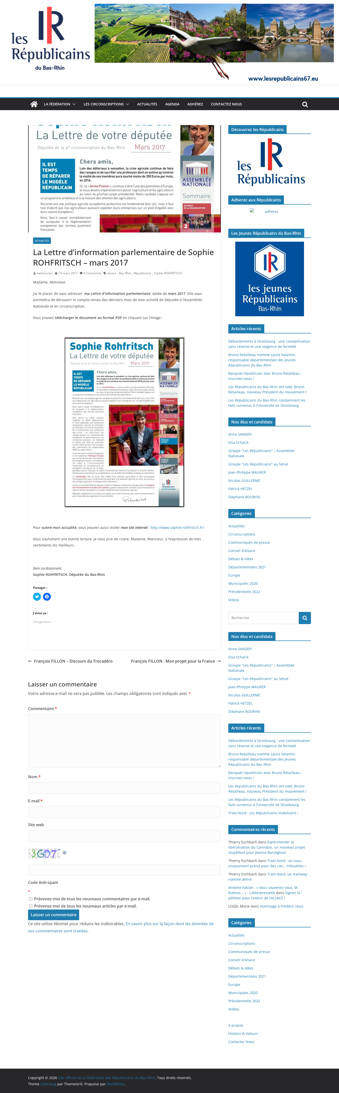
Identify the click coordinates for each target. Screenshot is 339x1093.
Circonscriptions (241, 534)
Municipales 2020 (243, 583)
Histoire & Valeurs (243, 1033)
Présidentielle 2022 (244, 591)
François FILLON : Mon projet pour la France (173, 661)
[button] (73, 104)
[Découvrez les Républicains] (269, 162)
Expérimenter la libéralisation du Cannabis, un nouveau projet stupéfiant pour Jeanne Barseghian (266, 847)
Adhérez (195, 104)
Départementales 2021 (247, 567)
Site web (36, 824)
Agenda (172, 104)
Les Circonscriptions (104, 104)
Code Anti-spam (43, 882)
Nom (34, 776)
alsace (111, 273)
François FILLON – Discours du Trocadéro (73, 661)
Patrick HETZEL (240, 488)
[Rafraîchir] (65, 851)
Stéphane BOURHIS (244, 497)
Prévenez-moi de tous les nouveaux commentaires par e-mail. (92, 899)
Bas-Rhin (125, 273)
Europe (234, 575)
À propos (235, 1025)
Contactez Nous (226, 104)
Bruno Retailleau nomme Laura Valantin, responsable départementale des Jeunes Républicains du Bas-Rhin (262, 359)
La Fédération (57, 104)
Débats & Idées (240, 558)
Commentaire (42, 708)
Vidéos (233, 599)
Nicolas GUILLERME (244, 480)
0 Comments (92, 273)
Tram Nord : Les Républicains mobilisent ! (263, 813)
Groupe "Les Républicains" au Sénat (258, 464)
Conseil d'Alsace (241, 550)
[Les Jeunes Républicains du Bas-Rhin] (269, 279)
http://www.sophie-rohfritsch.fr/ (177, 527)
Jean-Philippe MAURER (247, 472)
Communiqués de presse (249, 542)
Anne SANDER (240, 434)
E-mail (35, 801)
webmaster (45, 273)
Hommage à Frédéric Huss (282, 906)
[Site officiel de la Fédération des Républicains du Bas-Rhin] (169, 3)
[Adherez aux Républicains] (269, 214)
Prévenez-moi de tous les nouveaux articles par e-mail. (85, 906)
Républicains (142, 273)
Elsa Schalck (238, 442)
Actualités (147, 104)
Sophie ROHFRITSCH (168, 273)
